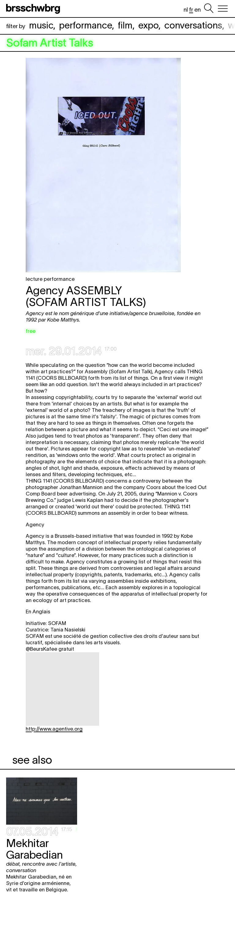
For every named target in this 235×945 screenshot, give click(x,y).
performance (85, 25)
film (125, 25)
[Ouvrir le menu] (223, 8)
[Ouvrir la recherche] (208, 8)
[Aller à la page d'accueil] (34, 8)
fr (191, 9)
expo (148, 25)
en (197, 9)
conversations (193, 25)
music (41, 25)
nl (186, 9)
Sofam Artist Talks (49, 43)
